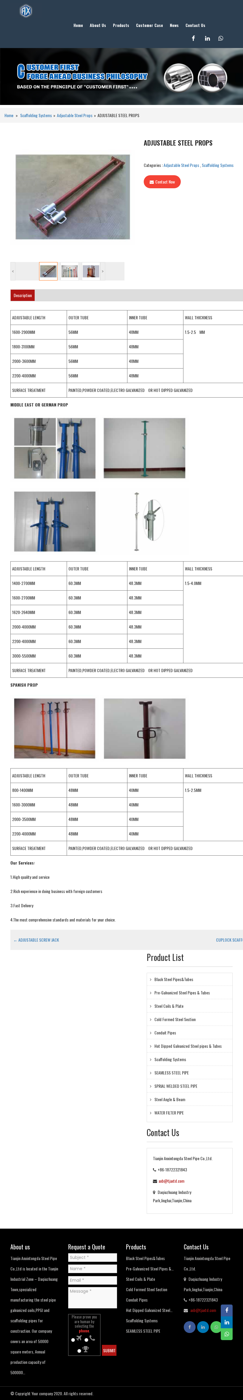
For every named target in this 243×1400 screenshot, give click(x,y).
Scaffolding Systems (36, 115)
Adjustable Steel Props (74, 115)
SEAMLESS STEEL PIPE (171, 1072)
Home (78, 25)
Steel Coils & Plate (168, 1006)
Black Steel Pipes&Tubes (173, 979)
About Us (98, 25)
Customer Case (149, 25)
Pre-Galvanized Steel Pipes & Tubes (182, 992)
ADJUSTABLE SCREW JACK (36, 940)
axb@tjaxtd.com (171, 1181)
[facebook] (198, 38)
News (174, 25)
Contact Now (165, 181)
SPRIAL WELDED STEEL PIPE (175, 1086)
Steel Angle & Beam (169, 1099)
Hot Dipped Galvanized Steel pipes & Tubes (188, 1046)
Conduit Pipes (165, 1032)
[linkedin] (211, 38)
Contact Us (195, 25)
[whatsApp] (224, 38)
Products (121, 25)
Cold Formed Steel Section (175, 1019)
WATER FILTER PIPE (169, 1112)
